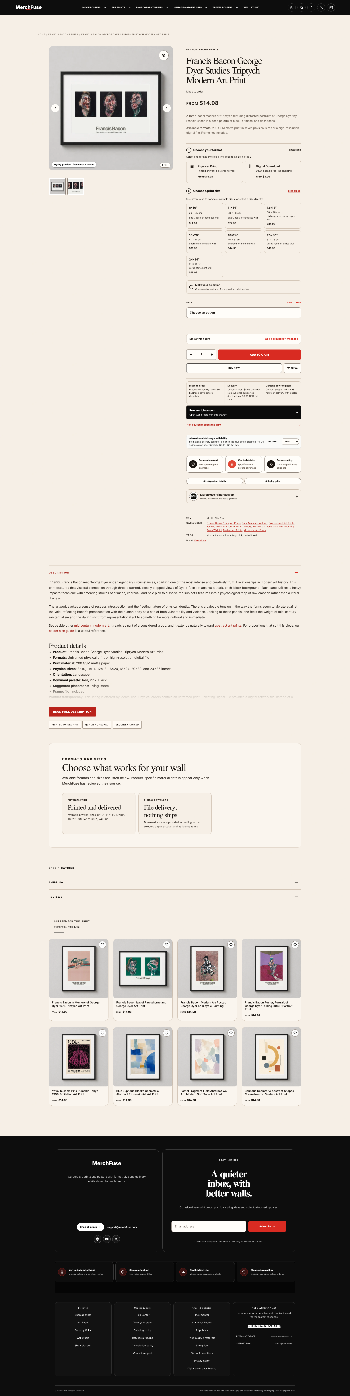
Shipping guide (272, 481)
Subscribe (265, 1226)
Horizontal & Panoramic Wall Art (270, 526)
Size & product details (214, 481)
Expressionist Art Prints (281, 523)
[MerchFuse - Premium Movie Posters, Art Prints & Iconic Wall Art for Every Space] (29, 7)
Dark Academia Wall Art (254, 523)
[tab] (57, 186)
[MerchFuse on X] (116, 1239)
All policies (202, 1330)
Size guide (294, 190)
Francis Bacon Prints (63, 34)
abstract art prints (228, 625)
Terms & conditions (202, 1353)
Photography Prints (149, 7)
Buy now (234, 368)
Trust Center (202, 1314)
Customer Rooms (202, 1322)
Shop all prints (83, 1314)
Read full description (72, 711)
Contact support (142, 1353)
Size (189, 302)
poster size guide (61, 631)
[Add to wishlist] (102, 944)
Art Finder (83, 1322)
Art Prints (118, 7)
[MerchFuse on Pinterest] (97, 1239)
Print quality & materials (201, 1337)
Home (41, 34)
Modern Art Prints (232, 530)
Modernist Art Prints (255, 530)
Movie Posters (91, 7)
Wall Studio (251, 7)
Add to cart (260, 354)
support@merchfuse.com (122, 1227)
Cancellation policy (142, 1345)
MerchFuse (200, 540)
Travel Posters (222, 7)
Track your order (142, 1322)
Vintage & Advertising (188, 7)
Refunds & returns (142, 1337)
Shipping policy (142, 1330)
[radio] (214, 172)
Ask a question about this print (244, 424)
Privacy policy (201, 1360)
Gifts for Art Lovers (240, 526)
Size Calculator (83, 1345)
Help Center (142, 1314)
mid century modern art (91, 625)
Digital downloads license (201, 1368)
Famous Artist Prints (218, 526)
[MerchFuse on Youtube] (107, 1239)
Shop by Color (83, 1330)
